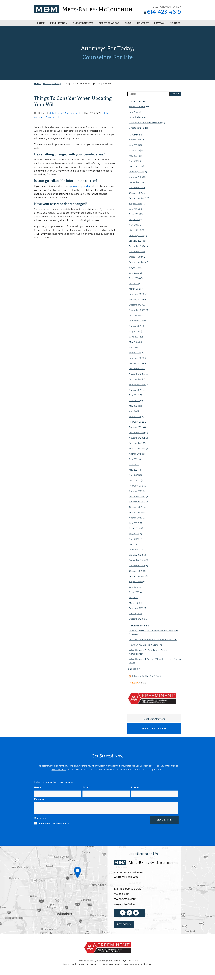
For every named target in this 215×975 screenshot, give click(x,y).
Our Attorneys (83, 23)
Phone (135, 787)
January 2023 (136, 363)
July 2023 (134, 331)
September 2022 (137, 385)
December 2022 (137, 368)
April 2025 (134, 225)
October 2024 (136, 257)
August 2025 (135, 204)
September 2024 (137, 262)
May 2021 (133, 470)
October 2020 (136, 507)
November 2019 (137, 565)
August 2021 (135, 454)
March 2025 (135, 230)
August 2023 (135, 326)
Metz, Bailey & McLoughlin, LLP (66, 113)
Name (37, 787)
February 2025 (136, 235)
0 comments (53, 117)
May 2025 (134, 219)
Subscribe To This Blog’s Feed (146, 676)
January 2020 (136, 555)
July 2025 (134, 209)
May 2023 (134, 342)
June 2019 (134, 592)
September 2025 (137, 198)
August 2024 (135, 267)
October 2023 (136, 315)
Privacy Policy (94, 964)
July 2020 (134, 523)
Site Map (80, 964)
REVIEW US (124, 924)
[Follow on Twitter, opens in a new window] (129, 913)
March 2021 (134, 480)
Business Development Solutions (121, 964)
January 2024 (136, 299)
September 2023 (137, 321)
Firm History (58, 23)
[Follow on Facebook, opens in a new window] (123, 913)
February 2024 (136, 294)
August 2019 (135, 581)
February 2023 (136, 358)
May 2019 (133, 597)
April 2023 (134, 347)
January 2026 (136, 177)
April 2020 (134, 539)
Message (39, 799)
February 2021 (136, 486)
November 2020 (137, 502)
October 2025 (136, 193)
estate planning (137, 106)
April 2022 (134, 411)
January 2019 (135, 613)
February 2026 (136, 172)
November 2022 (137, 374)
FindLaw (147, 964)
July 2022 (134, 395)
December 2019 (137, 560)
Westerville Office (124, 904)
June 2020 (134, 528)
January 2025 (136, 241)
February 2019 (136, 608)
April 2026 (134, 161)
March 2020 (135, 544)
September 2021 (137, 448)
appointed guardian (80, 186)
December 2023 (137, 305)
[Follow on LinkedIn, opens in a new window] (136, 913)
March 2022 (135, 416)
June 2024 (134, 278)
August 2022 (135, 390)
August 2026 (135, 140)
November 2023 (137, 310)
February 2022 (136, 422)
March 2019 (134, 603)
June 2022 (134, 400)
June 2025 (134, 214)
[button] (212, 956)
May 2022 (134, 406)
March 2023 (135, 353)
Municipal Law (136, 117)
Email (86, 787)
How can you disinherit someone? (146, 645)
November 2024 (137, 251)
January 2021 (135, 491)
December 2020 (137, 496)
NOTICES (175, 23)
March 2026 (135, 166)
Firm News (134, 112)
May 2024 (134, 283)
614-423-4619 (164, 12)
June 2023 (134, 337)
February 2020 (136, 550)
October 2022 (136, 379)
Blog (128, 23)
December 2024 (137, 246)
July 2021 (133, 459)
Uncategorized (136, 128)
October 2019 (136, 571)
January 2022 (136, 427)
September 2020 (137, 512)
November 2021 (137, 438)
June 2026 (134, 150)
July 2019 (133, 587)
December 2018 (137, 619)
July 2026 (134, 145)
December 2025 (137, 182)
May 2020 (134, 534)
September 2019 (137, 576)
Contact (143, 23)
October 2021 (136, 443)
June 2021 (134, 464)
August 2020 (135, 518)
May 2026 (134, 156)
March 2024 (135, 289)
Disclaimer (40, 818)
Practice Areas (109, 23)
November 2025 (137, 187)
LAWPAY (159, 23)
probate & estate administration (145, 123)
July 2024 (134, 273)
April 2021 (134, 475)
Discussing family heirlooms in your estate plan (153, 639)
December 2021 (137, 432)
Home (41, 23)
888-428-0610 (59, 769)
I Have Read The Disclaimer (53, 823)
